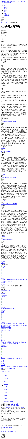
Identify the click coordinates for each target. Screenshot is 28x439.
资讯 (5, 12)
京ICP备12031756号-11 (6, 427)
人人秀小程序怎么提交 (7, 239)
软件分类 (6, 7)
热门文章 (8, 405)
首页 (5, 5)
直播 (5, 13)
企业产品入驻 (14, 404)
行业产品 (18, 405)
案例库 (5, 10)
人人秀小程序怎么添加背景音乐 (9, 204)
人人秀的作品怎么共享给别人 (8, 177)
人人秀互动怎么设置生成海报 (8, 121)
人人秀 (5, 22)
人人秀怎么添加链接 (6, 151)
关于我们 (8, 407)
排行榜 (5, 8)
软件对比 (13, 405)
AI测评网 (6, 15)
